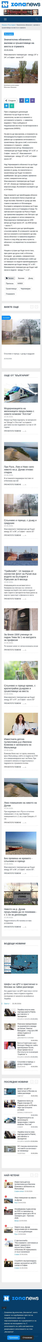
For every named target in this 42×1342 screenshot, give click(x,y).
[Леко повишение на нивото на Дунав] (21, 787)
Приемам (13, 1337)
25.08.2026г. (16, 1004)
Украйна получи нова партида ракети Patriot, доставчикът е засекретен (27, 1013)
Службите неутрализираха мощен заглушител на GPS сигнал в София (25, 1263)
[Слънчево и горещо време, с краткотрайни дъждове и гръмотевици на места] (21, 670)
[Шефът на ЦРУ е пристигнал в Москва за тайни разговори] (21, 964)
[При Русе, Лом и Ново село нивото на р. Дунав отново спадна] (21, 451)
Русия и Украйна (24, 1019)
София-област (19, 1191)
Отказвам (27, 1337)
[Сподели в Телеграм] (6, 105)
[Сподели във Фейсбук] (21, 100)
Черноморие (25, 289)
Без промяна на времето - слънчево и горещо (18, 859)
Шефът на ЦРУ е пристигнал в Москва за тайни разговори (20, 985)
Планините (10, 294)
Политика (21, 1153)
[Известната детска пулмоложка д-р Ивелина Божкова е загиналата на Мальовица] (21, 723)
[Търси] (35, 20)
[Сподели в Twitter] (27, 100)
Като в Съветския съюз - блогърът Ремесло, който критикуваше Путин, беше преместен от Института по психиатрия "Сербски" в (28, 1048)
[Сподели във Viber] (32, 100)
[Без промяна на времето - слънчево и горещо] (21, 843)
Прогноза (9, 283)
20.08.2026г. (24, 1254)
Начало (4, 25)
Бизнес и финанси (25, 1112)
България (11, 25)
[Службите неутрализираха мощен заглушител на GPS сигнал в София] (8, 1264)
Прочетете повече (12, 431)
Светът (6, 1004)
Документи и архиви (26, 1038)
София (20, 1127)
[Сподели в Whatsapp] (11, 105)
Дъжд (30, 278)
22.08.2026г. (23, 1221)
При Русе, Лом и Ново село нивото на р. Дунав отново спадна (19, 469)
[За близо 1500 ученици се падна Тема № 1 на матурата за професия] (21, 619)
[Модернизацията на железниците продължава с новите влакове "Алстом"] (21, 393)
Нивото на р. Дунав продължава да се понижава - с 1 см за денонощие (20, 912)
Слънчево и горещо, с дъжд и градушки (19, 354)
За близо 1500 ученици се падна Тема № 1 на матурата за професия (20, 637)
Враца (17, 1221)
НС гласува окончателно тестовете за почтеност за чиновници (27, 1148)
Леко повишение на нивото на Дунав (20, 804)
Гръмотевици (11, 289)
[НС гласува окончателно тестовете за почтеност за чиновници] (10, 1149)
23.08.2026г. (29, 1191)
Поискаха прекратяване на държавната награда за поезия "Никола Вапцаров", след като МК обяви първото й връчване (28, 1029)
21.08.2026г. (24, 1268)
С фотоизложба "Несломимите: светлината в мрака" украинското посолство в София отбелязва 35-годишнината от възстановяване (26, 1246)
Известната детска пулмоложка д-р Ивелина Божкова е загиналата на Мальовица (18, 743)
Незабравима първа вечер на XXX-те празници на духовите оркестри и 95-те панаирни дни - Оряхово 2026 (25, 1213)
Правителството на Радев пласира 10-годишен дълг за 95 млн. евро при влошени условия (27, 1105)
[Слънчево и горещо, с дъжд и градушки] (21, 331)
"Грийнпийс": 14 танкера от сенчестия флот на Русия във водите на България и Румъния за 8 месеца (20, 575)
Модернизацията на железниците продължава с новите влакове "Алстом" (19, 411)
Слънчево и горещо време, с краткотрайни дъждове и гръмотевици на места (19, 688)
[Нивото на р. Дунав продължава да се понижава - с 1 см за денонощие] (21, 893)
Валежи (21, 278)
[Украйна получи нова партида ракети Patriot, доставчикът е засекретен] (10, 1012)
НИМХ (20, 283)
